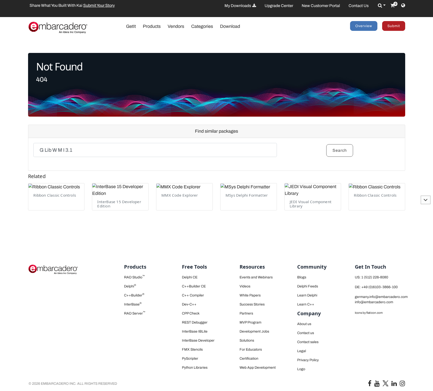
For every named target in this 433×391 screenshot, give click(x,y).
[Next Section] (425, 200)
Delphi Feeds (307, 286)
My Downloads (238, 6)
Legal (301, 351)
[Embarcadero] (58, 27)
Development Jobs (254, 331)
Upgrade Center (279, 6)
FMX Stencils (192, 349)
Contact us (305, 333)
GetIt (133, 26)
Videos (245, 286)
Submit (393, 26)
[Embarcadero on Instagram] (402, 384)
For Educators (251, 349)
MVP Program (250, 322)
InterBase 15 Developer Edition (119, 203)
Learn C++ (305, 304)
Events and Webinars (256, 277)
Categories (202, 26)
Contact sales (307, 342)
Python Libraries (194, 367)
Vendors (176, 26)
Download (230, 26)
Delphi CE (189, 277)
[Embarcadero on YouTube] (377, 384)
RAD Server (134, 313)
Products (152, 26)
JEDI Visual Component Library (311, 203)
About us (304, 324)
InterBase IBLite (194, 331)
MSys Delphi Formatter (247, 195)
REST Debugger (194, 322)
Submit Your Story (97, 5)
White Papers (250, 295)
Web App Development (258, 367)
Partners (246, 313)
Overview (363, 26)
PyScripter (190, 358)
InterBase (133, 304)
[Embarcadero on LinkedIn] (394, 384)
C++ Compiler (193, 295)
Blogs (301, 277)
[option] (104, 6)
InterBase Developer (198, 340)
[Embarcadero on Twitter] (385, 383)
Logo (301, 369)
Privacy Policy (308, 360)
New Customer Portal (321, 6)
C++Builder (134, 295)
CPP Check (190, 313)
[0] (392, 5)
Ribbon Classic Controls (54, 195)
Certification (249, 358)
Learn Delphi (307, 295)
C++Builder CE (194, 286)
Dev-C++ (189, 304)
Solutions (247, 340)
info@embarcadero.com (374, 302)
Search (340, 150)
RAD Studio (134, 277)
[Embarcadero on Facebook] (369, 384)
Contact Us (359, 6)
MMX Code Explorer (179, 195)
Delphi (130, 286)
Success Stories (252, 304)
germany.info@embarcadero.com (381, 297)
